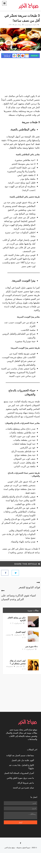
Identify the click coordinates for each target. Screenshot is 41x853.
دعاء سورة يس (31, 646)
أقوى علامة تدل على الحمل (23, 760)
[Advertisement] (21, 76)
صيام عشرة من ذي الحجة (23, 787)
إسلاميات (8, 635)
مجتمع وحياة (9, 666)
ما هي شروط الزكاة (26, 782)
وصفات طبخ (17, 24)
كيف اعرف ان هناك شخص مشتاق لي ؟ (18, 662)
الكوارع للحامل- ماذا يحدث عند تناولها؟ (21, 767)
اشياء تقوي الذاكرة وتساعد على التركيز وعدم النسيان (18, 597)
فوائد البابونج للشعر (29, 587)
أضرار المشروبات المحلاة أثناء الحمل (19, 772)
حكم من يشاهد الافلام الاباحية (17, 619)
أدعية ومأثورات (18, 623)
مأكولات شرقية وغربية (30, 24)
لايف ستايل (19, 666)
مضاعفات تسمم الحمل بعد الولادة (20, 755)
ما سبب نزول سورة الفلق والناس (20, 777)
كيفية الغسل (21, 631)
